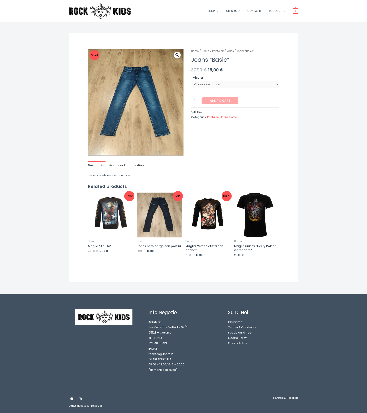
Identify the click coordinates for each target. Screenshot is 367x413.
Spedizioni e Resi (240, 332)
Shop (211, 11)
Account (275, 11)
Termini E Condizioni (242, 327)
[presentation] (216, 11)
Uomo (205, 51)
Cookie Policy (237, 338)
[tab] (97, 165)
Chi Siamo (233, 11)
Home (195, 51)
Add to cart (220, 101)
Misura (198, 78)
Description (97, 165)
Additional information (126, 165)
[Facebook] (72, 399)
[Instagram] (80, 399)
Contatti (254, 11)
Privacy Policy (237, 343)
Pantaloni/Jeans (223, 51)
